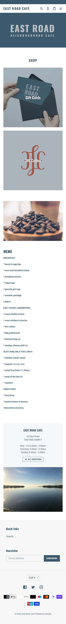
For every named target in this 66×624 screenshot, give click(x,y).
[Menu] (61, 8)
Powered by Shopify (43, 614)
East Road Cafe (16, 8)
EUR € (32, 577)
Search (9, 536)
